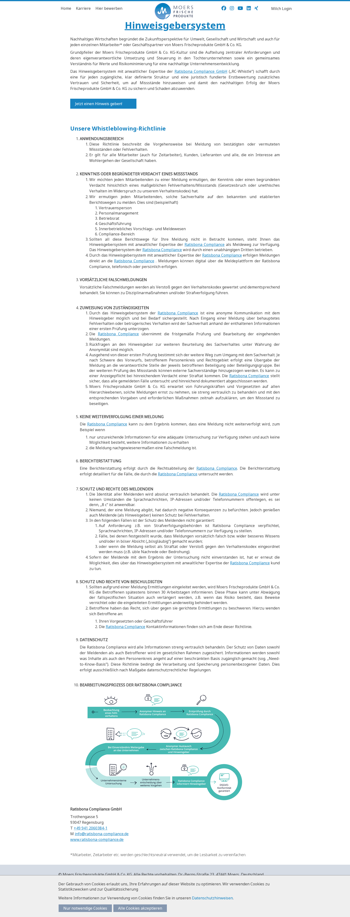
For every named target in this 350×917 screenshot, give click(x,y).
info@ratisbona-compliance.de (102, 833)
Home (66, 8)
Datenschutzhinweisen (212, 898)
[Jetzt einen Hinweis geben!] (131, 104)
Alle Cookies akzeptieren (140, 908)
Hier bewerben (108, 8)
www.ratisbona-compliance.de (97, 839)
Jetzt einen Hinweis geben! (98, 103)
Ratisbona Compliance (205, 244)
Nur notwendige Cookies (85, 908)
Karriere (83, 8)
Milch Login (281, 8)
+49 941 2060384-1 (90, 828)
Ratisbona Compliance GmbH (201, 71)
